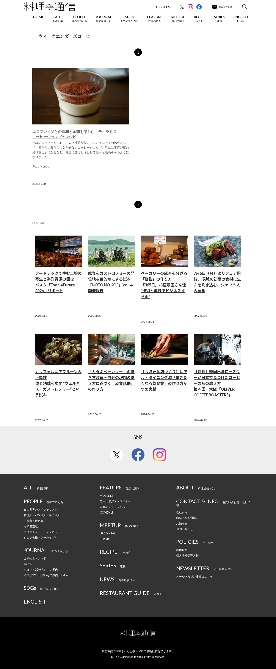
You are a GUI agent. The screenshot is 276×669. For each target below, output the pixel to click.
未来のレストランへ (112, 507)
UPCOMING (107, 533)
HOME (38, 17)
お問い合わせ (184, 529)
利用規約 (181, 550)
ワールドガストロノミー (115, 501)
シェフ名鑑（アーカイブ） (40, 537)
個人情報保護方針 (187, 555)
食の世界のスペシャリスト (40, 509)
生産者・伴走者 (33, 520)
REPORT (105, 539)
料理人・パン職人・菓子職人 (42, 515)
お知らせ (181, 523)
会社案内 (181, 512)
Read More (40, 166)
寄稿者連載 (31, 526)
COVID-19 (107, 512)
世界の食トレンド (35, 558)
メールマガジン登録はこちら (194, 576)
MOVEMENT (108, 495)
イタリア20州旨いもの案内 (41, 569)
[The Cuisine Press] (49, 6)
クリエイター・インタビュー (42, 532)
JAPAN (28, 564)
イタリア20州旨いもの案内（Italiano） (48, 575)
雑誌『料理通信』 (187, 518)
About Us (163, 7)
